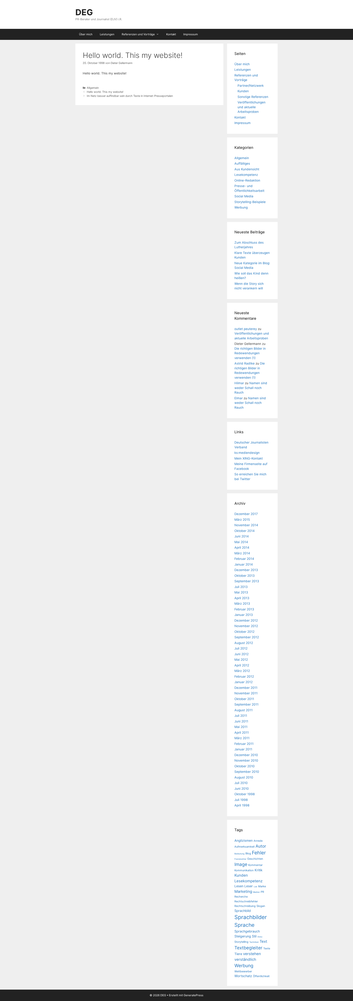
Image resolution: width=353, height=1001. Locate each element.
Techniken (254, 942)
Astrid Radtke (244, 363)
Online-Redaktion (247, 180)
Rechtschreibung (245, 906)
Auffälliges (242, 163)
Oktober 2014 (244, 531)
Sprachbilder (250, 917)
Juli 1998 (241, 800)
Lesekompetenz (246, 175)
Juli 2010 (241, 783)
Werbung (241, 207)
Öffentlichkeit (261, 976)
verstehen (252, 953)
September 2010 (246, 772)
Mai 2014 (241, 542)
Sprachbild (242, 911)
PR (262, 892)
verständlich (245, 959)
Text (263, 941)
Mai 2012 (241, 659)
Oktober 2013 (244, 575)
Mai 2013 (241, 592)
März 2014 (242, 553)
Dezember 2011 (245, 688)
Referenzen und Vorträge (138, 34)
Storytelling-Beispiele (250, 202)
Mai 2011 (240, 727)
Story (259, 937)
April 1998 (241, 805)
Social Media (243, 196)
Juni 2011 (241, 721)
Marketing (243, 891)
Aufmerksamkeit (244, 846)
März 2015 (242, 519)
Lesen (238, 886)
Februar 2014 (244, 559)
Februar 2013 (244, 609)
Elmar (238, 398)
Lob (255, 886)
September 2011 (246, 704)
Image (240, 864)
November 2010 (246, 760)
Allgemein (93, 87)
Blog (248, 853)
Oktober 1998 (244, 794)
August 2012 (243, 643)
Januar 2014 (243, 564)
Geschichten (255, 858)
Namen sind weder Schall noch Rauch (250, 387)
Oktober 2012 (244, 632)
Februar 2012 (244, 676)
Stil (254, 936)
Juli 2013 (241, 587)
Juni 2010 (241, 788)
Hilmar (239, 383)
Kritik (259, 870)
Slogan (260, 906)
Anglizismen (243, 840)
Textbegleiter (248, 947)
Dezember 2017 (246, 514)
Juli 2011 (240, 715)
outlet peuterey (245, 329)
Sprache (244, 925)
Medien (256, 892)
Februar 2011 (244, 744)
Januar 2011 (243, 749)
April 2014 (241, 547)
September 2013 (246, 581)
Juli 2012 (240, 648)
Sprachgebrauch (247, 931)
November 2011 (246, 693)
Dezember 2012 (246, 620)
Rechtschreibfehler (246, 901)
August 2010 (243, 777)
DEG (84, 12)
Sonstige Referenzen (253, 97)
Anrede (258, 840)
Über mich (85, 34)
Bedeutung (239, 854)
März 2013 (242, 603)
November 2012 (246, 626)
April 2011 (241, 732)
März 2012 (242, 671)
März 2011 (241, 738)
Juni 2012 (241, 654)
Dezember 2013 (246, 570)
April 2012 (241, 665)
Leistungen (107, 34)
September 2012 (246, 637)
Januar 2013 (243, 615)
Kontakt (171, 34)
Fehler (259, 852)
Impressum (190, 34)
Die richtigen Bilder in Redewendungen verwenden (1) (250, 353)
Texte (266, 948)
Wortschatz (243, 976)
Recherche (241, 896)
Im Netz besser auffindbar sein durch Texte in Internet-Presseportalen (130, 95)
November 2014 (246, 525)
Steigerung (242, 936)
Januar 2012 (243, 682)
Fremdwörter (240, 859)
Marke (262, 886)
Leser (248, 886)
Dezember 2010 (246, 755)
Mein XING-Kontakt (248, 458)
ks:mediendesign (247, 453)
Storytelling (241, 941)
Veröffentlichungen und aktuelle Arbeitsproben (251, 107)
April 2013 (241, 598)
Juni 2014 (241, 536)
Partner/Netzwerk (251, 85)
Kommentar (255, 865)
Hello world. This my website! (105, 91)
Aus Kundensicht (246, 169)
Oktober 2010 (244, 766)
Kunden (243, 91)
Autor (261, 846)
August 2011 (243, 710)
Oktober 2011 (244, 699)
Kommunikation (244, 870)
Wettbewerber (243, 971)
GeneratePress (193, 995)
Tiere (238, 954)
